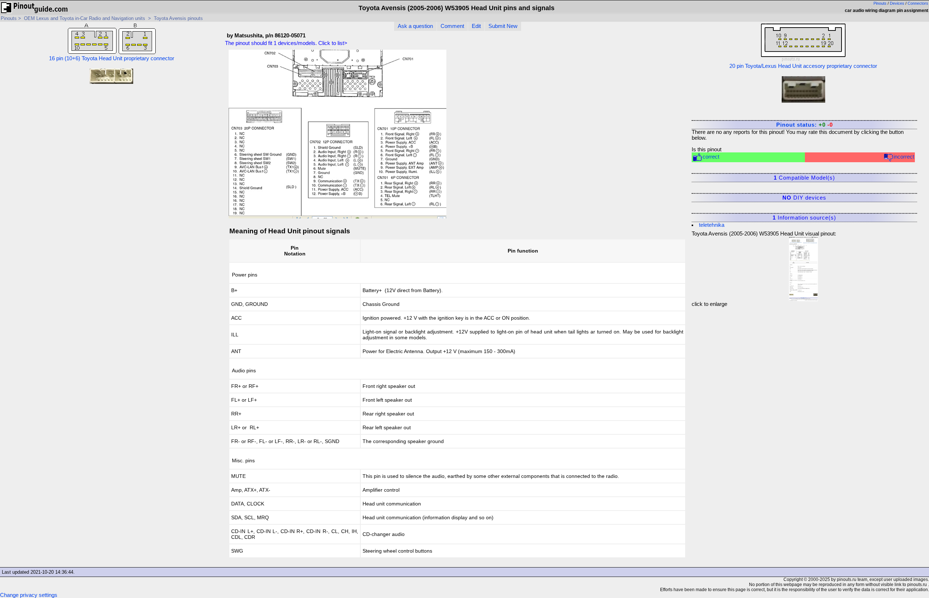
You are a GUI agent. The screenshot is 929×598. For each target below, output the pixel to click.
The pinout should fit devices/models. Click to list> (286, 43)
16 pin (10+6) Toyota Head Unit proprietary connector (111, 58)
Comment (452, 26)
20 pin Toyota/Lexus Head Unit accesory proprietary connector (803, 66)
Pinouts (880, 3)
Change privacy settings (28, 595)
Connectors (918, 3)
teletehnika (711, 225)
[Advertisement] (628, 97)
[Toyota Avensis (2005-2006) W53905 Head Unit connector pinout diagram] (803, 267)
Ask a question (415, 26)
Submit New (502, 26)
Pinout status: (804, 125)
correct (711, 157)
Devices (897, 3)
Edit (476, 26)
